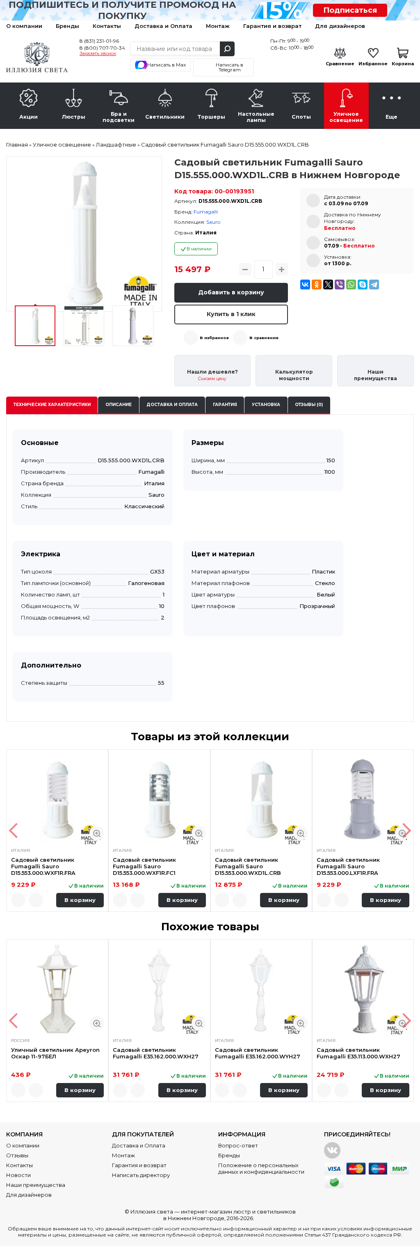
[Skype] (363, 284)
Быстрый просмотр (96, 833)
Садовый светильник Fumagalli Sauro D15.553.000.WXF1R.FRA (43, 866)
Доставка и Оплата (163, 26)
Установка (266, 404)
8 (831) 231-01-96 (99, 41)
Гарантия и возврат (272, 26)
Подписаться (350, 10)
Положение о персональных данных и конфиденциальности (261, 1168)
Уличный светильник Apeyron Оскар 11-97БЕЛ (55, 1053)
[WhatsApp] (351, 284)
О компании (24, 26)
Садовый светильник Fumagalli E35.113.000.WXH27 (358, 1053)
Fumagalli (206, 212)
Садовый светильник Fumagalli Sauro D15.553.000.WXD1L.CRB (248, 866)
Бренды (67, 26)
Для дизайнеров (340, 26)
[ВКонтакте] (305, 284)
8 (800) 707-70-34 (102, 48)
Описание (118, 404)
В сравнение (263, 337)
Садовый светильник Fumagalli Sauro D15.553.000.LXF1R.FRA (348, 866)
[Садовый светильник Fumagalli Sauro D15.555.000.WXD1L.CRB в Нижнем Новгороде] (84, 234)
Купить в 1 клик (231, 314)
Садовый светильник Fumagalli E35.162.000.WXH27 (156, 1053)
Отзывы (17, 1155)
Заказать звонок (98, 53)
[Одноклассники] (317, 284)
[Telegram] (374, 284)
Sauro (213, 222)
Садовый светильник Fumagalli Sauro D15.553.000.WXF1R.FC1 (144, 866)
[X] (328, 284)
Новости (18, 1175)
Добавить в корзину (231, 292)
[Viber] (340, 284)
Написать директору (141, 1175)
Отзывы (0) (309, 404)
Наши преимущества (35, 1185)
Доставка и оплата (172, 404)
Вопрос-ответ (238, 1145)
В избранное (214, 337)
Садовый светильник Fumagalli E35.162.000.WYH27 (257, 1053)
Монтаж (218, 26)
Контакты (107, 26)
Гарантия (225, 404)
